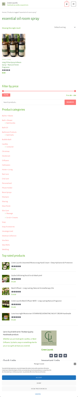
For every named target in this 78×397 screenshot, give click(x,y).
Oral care (5, 179)
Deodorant (6, 156)
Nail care (5, 174)
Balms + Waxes (7, 116)
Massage (9, 213)
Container (10, 147)
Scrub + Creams (12, 218)
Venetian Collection (9, 236)
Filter (6, 95)
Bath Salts (10, 135)
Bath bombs (10, 123)
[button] (75, 364)
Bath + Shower (7, 120)
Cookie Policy (38, 393)
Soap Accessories (8, 227)
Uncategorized (7, 231)
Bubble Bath (6, 139)
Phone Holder (7, 188)
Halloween (6, 165)
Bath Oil (5, 128)
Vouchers (5, 240)
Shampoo (5, 197)
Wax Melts (6, 245)
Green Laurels (12, 3)
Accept (39, 377)
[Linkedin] (65, 355)
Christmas (5, 151)
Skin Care (5, 211)
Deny (39, 383)
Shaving (5, 201)
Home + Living (7, 170)
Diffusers (5, 160)
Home (4, 12)
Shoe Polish (6, 206)
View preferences (39, 389)
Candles (5, 144)
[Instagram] (60, 355)
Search (70, 102)
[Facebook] (51, 355)
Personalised (7, 183)
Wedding (5, 249)
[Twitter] (56, 355)
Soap (4, 222)
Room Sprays (6, 192)
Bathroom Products (9, 132)
